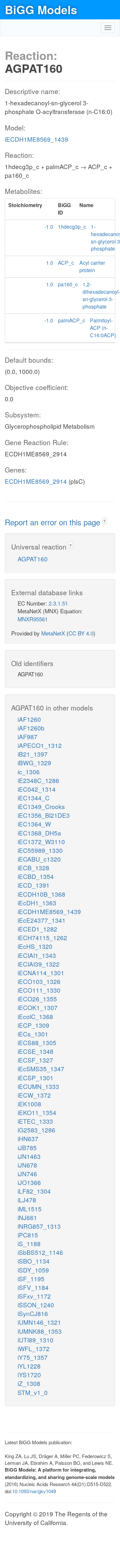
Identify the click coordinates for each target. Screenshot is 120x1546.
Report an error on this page (53, 522)
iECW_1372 (34, 1095)
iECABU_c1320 (39, 858)
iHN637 (28, 1138)
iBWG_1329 (34, 762)
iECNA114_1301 (41, 972)
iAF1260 (29, 719)
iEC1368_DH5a (39, 832)
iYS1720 (29, 1374)
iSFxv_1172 (34, 1296)
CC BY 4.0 (80, 633)
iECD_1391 (34, 885)
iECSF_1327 (35, 1059)
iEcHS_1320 (35, 946)
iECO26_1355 (37, 998)
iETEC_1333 (35, 1121)
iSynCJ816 (33, 1313)
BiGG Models (41, 9)
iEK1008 (29, 1103)
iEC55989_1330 (40, 850)
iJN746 (27, 1173)
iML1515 (30, 1208)
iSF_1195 (31, 1278)
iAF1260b (31, 727)
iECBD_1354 (36, 876)
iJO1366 (29, 1182)
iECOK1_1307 (38, 1007)
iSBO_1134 (34, 1260)
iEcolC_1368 (35, 1016)
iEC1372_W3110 (41, 841)
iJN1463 (29, 1156)
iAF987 (27, 736)
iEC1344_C (34, 797)
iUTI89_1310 (35, 1339)
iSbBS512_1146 (40, 1252)
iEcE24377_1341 (42, 920)
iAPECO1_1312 (40, 745)
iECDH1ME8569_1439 (36, 139)
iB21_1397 (33, 753)
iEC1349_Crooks (41, 806)
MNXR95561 (33, 619)
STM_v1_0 (33, 1392)
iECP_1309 (33, 1025)
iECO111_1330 (39, 990)
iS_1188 (29, 1243)
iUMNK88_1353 (40, 1331)
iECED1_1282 (37, 928)
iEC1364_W (34, 823)
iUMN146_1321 (39, 1322)
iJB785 (27, 1147)
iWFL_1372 (34, 1348)
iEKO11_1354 (37, 1112)
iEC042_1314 (37, 789)
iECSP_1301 (35, 1077)
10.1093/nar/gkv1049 (34, 1491)
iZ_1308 (29, 1383)
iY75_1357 (33, 1357)
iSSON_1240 (36, 1304)
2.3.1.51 (58, 603)
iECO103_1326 (39, 981)
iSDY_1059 (33, 1269)
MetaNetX (53, 633)
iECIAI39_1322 (39, 963)
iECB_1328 (33, 867)
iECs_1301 (33, 1033)
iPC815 (28, 1234)
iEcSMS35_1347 (41, 1068)
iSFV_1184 (33, 1287)
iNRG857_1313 (39, 1226)
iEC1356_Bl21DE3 (44, 815)
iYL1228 (29, 1365)
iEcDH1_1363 (37, 902)
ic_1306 (29, 771)
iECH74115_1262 (42, 937)
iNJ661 (27, 1217)
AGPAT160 (33, 558)
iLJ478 (27, 1199)
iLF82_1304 (34, 1191)
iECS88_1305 (37, 1042)
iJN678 (27, 1164)
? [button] (104, 521)
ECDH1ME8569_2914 (36, 481)
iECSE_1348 (35, 1051)
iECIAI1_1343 (37, 955)
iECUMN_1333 (38, 1086)
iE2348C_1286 (38, 780)
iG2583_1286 (36, 1129)
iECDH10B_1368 (41, 894)
